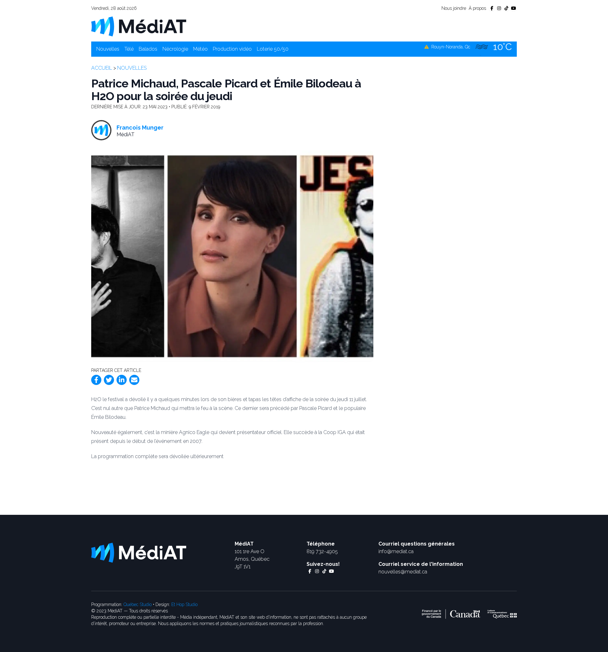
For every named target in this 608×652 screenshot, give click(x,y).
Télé (129, 49)
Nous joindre (453, 8)
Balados (148, 49)
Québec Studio (138, 604)
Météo (200, 49)
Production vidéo (232, 49)
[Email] (134, 380)
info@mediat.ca (396, 551)
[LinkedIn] (122, 380)
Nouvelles (107, 49)
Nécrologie (175, 49)
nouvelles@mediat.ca (402, 572)
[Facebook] (96, 380)
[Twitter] (109, 380)
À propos (477, 8)
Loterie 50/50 (272, 49)
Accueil (101, 68)
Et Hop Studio (184, 604)
